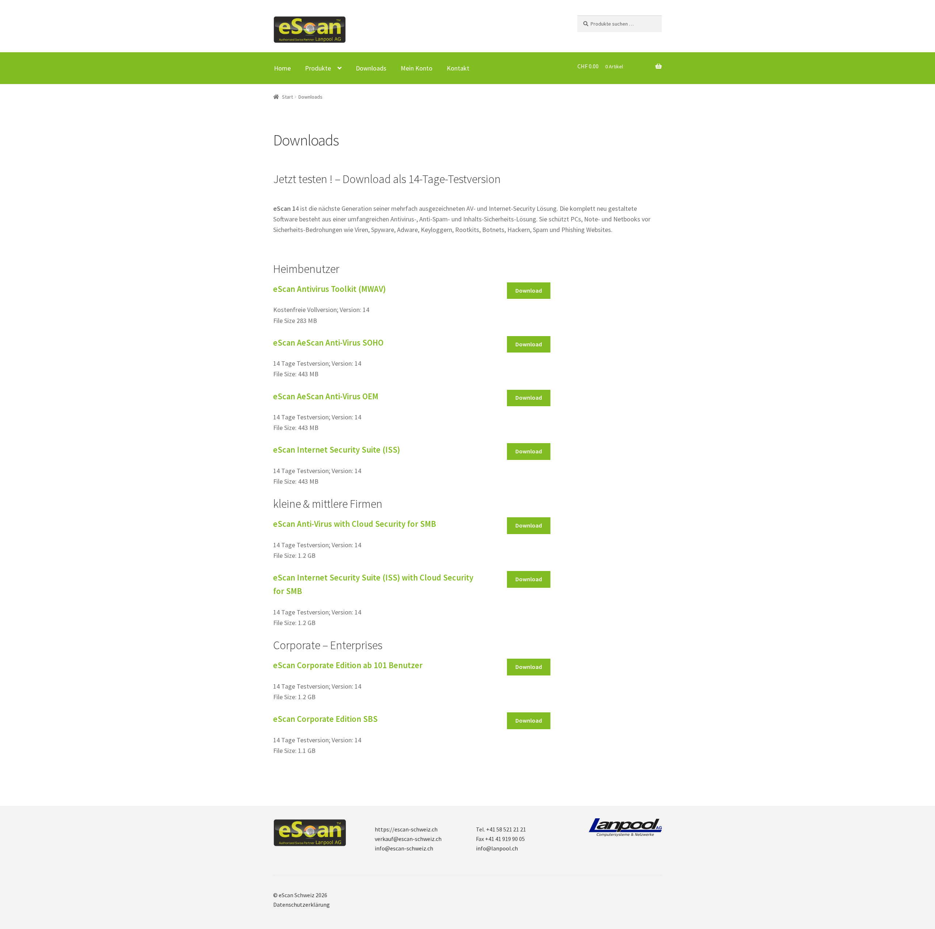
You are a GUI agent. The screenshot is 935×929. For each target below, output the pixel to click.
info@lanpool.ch (497, 848)
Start (287, 97)
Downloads (371, 68)
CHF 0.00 (600, 66)
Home (282, 68)
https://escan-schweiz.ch (406, 829)
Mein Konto (416, 68)
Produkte (318, 68)
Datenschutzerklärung (301, 904)
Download (528, 290)
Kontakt (458, 68)
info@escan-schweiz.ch (404, 848)
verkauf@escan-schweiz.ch (408, 838)
